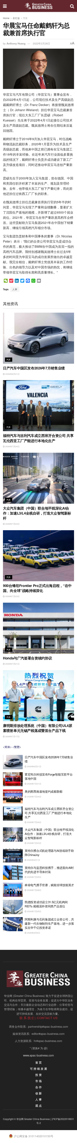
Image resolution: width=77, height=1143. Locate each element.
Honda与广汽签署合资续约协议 (27, 658)
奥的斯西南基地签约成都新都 (43, 791)
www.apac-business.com (38, 1055)
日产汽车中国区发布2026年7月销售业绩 (34, 368)
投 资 (38, 1075)
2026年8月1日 (33, 860)
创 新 (38, 1093)
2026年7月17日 (12, 736)
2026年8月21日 (12, 374)
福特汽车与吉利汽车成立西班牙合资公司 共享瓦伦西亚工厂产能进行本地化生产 (38, 438)
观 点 (38, 1105)
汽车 (25, 18)
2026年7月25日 (33, 877)
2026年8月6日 (33, 932)
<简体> (7, 747)
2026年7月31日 (33, 783)
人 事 (38, 1099)
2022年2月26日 (41, 43)
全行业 (16, 18)
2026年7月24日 (12, 446)
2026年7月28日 (33, 890)
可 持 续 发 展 (38, 1069)
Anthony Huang (16, 43)
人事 (14, 289)
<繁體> (16, 747)
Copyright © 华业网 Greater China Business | (27, 1119)
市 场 (38, 1081)
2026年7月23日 (12, 523)
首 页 (38, 1062)
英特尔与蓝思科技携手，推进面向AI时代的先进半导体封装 (49, 869)
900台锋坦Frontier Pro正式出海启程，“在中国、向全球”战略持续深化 (37, 588)
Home (6, 18)
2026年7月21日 (12, 663)
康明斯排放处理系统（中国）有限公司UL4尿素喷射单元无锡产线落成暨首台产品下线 (37, 728)
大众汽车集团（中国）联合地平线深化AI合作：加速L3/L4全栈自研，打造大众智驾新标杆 (37, 513)
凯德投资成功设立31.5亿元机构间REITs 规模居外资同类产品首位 (46, 904)
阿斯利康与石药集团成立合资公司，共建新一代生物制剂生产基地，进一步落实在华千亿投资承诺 (49, 923)
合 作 (38, 1087)
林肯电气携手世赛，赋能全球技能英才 (49, 885)
